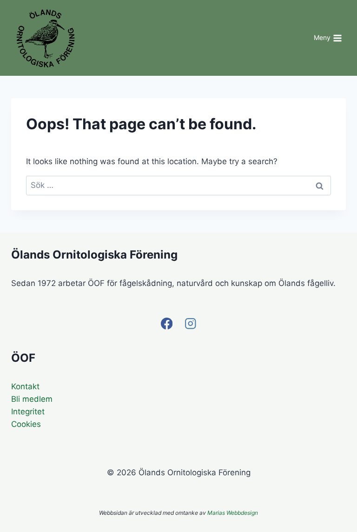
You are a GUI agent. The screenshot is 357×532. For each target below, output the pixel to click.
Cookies (26, 424)
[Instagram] (190, 324)
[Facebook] (166, 324)
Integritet (28, 411)
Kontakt (25, 386)
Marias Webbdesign (232, 512)
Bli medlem (32, 399)
